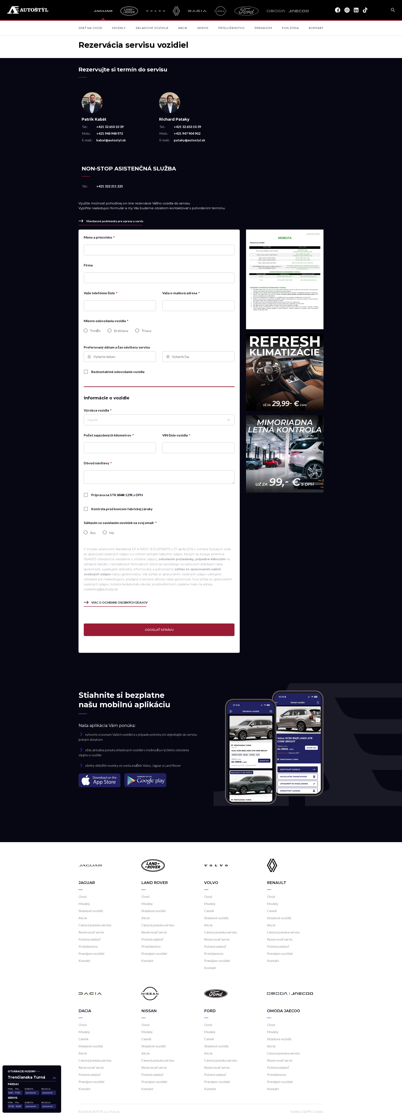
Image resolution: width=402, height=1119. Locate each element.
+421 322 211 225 (109, 186)
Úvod (82, 896)
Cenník (209, 911)
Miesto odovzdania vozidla (105, 321)
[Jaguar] (102, 11)
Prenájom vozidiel (91, 953)
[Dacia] (197, 11)
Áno (93, 533)
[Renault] (176, 11)
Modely (119, 28)
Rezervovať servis (91, 932)
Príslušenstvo (231, 28)
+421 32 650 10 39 (110, 127)
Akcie (182, 28)
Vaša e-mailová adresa (179, 293)
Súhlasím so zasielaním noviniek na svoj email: (119, 523)
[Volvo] (155, 11)
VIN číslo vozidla (175, 435)
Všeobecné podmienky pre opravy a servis (114, 221)
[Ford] (246, 11)
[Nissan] (220, 11)
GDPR (307, 1111)
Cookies (318, 1111)
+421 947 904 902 (187, 133)
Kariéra (295, 1111)
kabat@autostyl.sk (111, 140)
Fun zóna (290, 28)
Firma (88, 265)
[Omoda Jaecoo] (288, 11)
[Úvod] (90, 865)
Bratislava (121, 331)
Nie (111, 533)
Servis (203, 28)
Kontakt (316, 28)
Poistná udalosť (90, 939)
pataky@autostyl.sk (189, 140)
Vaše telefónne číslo (99, 293)
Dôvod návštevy (96, 463)
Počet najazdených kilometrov (107, 435)
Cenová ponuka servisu (95, 925)
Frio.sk (115, 1111)
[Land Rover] (129, 11)
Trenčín (95, 331)
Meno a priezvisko (98, 237)
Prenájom (263, 28)
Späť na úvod (90, 28)
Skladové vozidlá (152, 28)
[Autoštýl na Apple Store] (100, 780)
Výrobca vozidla (96, 410)
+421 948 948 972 (109, 133)
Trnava (146, 331)
